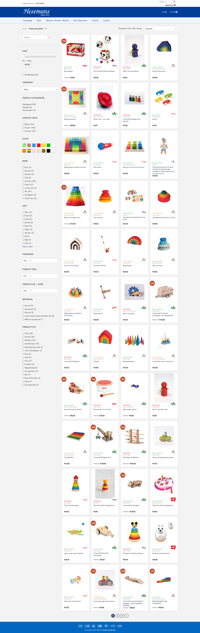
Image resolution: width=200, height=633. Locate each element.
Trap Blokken (69, 457)
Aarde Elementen (159, 71)
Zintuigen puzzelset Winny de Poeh (134, 218)
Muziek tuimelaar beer (161, 553)
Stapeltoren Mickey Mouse (133, 553)
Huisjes (96, 361)
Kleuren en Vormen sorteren (133, 167)
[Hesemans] (36, 12)
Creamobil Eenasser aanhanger (101, 554)
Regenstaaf (98, 313)
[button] (164, 12)
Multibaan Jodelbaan (131, 457)
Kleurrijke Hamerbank (72, 601)
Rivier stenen (157, 265)
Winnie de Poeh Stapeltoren (104, 505)
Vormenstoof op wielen (73, 409)
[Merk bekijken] (85, 65)
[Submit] (174, 1)
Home (24, 29)
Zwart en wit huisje (71, 265)
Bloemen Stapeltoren (72, 217)
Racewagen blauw (130, 409)
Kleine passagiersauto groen (163, 457)
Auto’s (154, 119)
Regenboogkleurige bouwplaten (159, 602)
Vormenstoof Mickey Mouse (104, 71)
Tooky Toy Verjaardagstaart (162, 505)
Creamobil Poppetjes (72, 361)
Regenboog (127, 265)
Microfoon (97, 167)
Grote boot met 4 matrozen (162, 361)
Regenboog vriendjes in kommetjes (73, 314)
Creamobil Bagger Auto (102, 457)
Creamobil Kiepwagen (131, 505)
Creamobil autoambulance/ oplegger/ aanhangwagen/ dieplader (133, 603)
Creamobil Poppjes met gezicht (132, 120)
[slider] (23, 57)
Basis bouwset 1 (70, 119)
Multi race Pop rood (159, 409)
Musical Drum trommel (102, 409)
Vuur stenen (98, 217)
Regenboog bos (128, 361)
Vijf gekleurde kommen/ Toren (163, 217)
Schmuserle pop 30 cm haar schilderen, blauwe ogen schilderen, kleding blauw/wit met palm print (163, 170)
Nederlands (169, 5)
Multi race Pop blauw (131, 71)
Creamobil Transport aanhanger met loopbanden (162, 314)
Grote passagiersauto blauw (104, 601)
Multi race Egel (128, 313)
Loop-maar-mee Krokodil (73, 553)
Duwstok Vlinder (100, 265)
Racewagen (68, 71)
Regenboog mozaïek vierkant (75, 167)
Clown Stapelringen (71, 505)
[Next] (127, 616)
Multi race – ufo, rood (102, 119)
